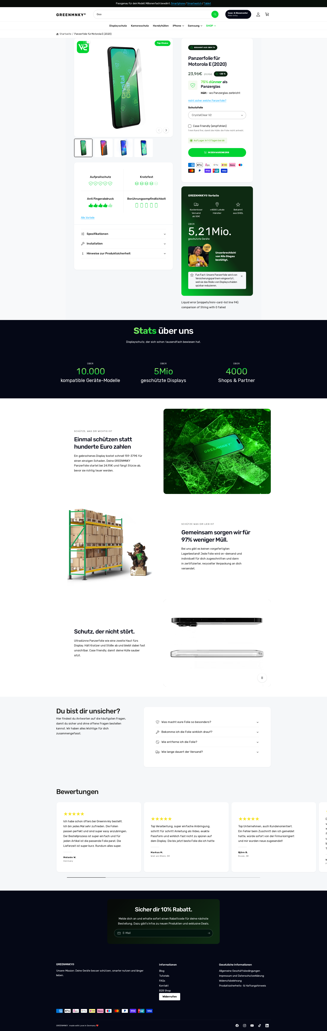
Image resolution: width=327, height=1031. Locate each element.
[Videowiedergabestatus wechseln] (262, 677)
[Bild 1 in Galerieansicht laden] (83, 148)
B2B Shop (165, 990)
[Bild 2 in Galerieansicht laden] (103, 148)
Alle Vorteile (88, 217)
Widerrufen (169, 996)
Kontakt (164, 985)
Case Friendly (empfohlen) (210, 126)
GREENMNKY (62, 1025)
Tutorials (164, 975)
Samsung (193, 25)
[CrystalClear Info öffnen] (83, 47)
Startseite (65, 34)
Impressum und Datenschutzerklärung (241, 975)
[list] (163, 372)
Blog (161, 970)
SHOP (209, 25)
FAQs (162, 980)
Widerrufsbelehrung (230, 980)
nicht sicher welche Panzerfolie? (207, 100)
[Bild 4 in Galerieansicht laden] (143, 148)
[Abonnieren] (209, 933)
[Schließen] (241, 276)
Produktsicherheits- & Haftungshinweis (242, 985)
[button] (267, 14)
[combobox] (156, 14)
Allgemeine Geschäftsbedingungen (239, 970)
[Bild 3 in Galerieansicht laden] (123, 148)
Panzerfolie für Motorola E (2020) (93, 34)
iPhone (177, 25)
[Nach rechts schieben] (166, 130)
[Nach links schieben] (159, 130)
